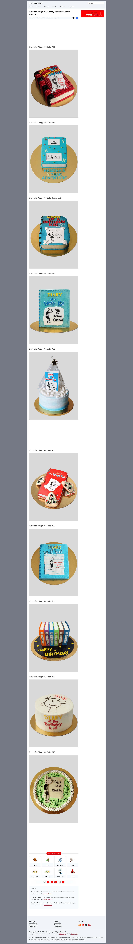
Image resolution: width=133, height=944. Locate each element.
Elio (47, 865)
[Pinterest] (89, 926)
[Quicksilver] (60, 863)
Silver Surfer (60, 876)
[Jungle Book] (35, 874)
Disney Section (48, 894)
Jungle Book (34, 876)
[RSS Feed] (79, 926)
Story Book (47, 876)
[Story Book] (47, 874)
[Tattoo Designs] (92, 16)
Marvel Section (48, 899)
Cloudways (62, 934)
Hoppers (35, 865)
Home (31, 18)
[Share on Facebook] (77, 18)
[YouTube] (83, 926)
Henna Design (33, 923)
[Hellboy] (72, 874)
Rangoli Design (33, 924)
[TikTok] (86, 926)
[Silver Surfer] (60, 874)
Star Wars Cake (58, 926)
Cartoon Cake (57, 924)
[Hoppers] (35, 863)
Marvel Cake (57, 923)
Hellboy (73, 876)
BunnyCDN (74, 934)
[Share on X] (73, 18)
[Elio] (47, 863)
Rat (73, 865)
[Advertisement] (53, 32)
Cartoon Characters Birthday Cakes (40, 18)
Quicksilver (60, 865)
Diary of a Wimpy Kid (53, 18)
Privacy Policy (33, 926)
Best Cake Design (36, 3)
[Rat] (72, 863)
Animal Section (48, 905)
